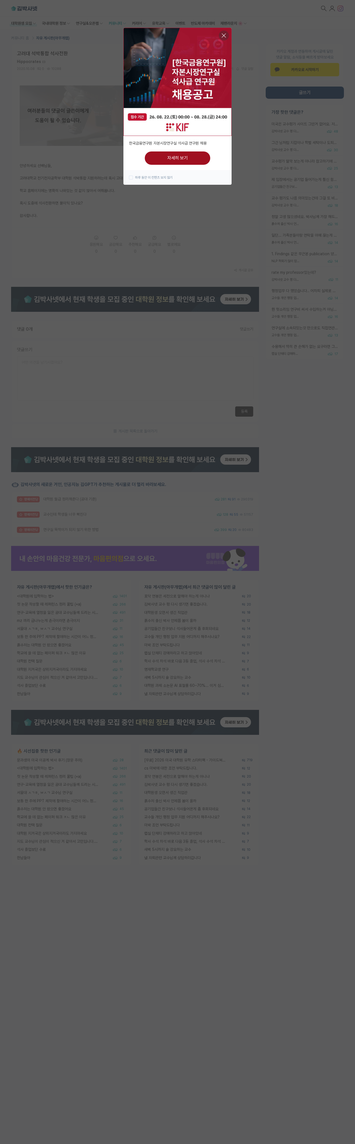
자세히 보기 (177, 158)
